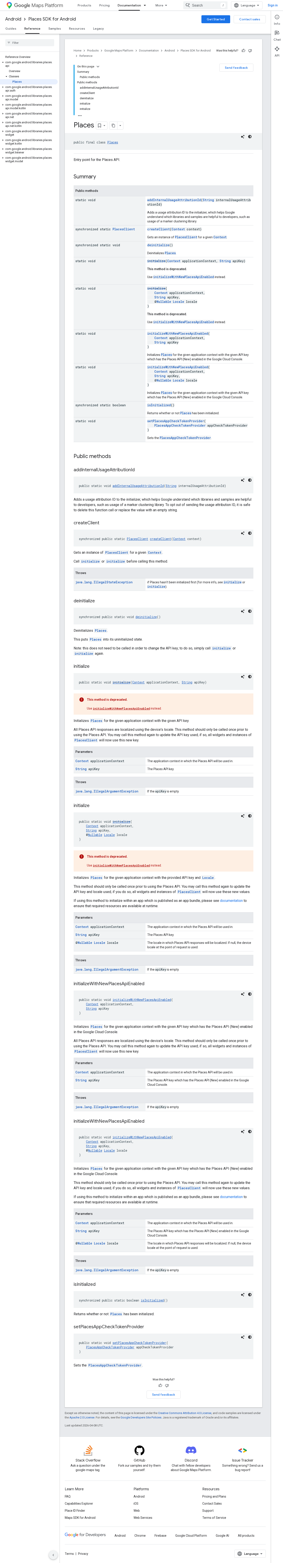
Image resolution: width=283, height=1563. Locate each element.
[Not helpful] (250, 50)
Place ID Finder (75, 1510)
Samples (54, 29)
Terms (69, 1553)
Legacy (98, 29)
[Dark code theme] (249, 136)
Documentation (129, 5)
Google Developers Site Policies (140, 1417)
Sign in (273, 5)
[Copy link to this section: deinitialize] (99, 601)
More (159, 5)
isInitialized (159, 405)
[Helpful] (243, 50)
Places (112, 142)
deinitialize (158, 245)
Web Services (143, 1517)
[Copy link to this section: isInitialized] (100, 1284)
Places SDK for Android (52, 19)
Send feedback (236, 68)
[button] (29, 64)
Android (13, 19)
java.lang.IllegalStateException (104, 582)
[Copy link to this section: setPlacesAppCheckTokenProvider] (148, 1327)
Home (77, 50)
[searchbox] (29, 42)
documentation (231, 901)
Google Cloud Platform (191, 1535)
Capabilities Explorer (79, 1503)
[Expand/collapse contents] (98, 66)
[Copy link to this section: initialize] (94, 666)
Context (178, 229)
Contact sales (249, 19)
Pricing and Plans (214, 1496)
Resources (77, 29)
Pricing (104, 5)
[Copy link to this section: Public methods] (115, 456)
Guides (10, 29)
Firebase (160, 1535)
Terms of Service (214, 1517)
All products (246, 1535)
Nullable (164, 302)
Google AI (222, 1535)
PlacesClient (124, 229)
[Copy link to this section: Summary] (100, 177)
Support (208, 1510)
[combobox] (205, 5)
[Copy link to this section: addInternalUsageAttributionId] (139, 470)
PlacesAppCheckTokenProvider (180, 425)
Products (84, 5)
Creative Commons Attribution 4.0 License (184, 1413)
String (208, 200)
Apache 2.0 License (81, 1417)
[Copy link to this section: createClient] (103, 523)
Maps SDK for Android (80, 1517)
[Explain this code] (242, 136)
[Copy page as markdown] (113, 125)
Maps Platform (47, 5)
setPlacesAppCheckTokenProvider (175, 421)
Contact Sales (212, 1503)
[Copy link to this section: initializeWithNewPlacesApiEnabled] (148, 984)
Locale (178, 302)
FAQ (68, 1496)
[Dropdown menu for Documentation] (146, 5)
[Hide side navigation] (53, 1555)
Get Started (216, 19)
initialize (156, 261)
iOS (136, 1503)
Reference (32, 29)
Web (137, 1510)
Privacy (83, 1553)
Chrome (140, 1535)
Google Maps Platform (118, 50)
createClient (158, 229)
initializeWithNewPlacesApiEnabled (183, 277)
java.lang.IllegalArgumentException (106, 791)
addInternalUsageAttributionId (174, 200)
